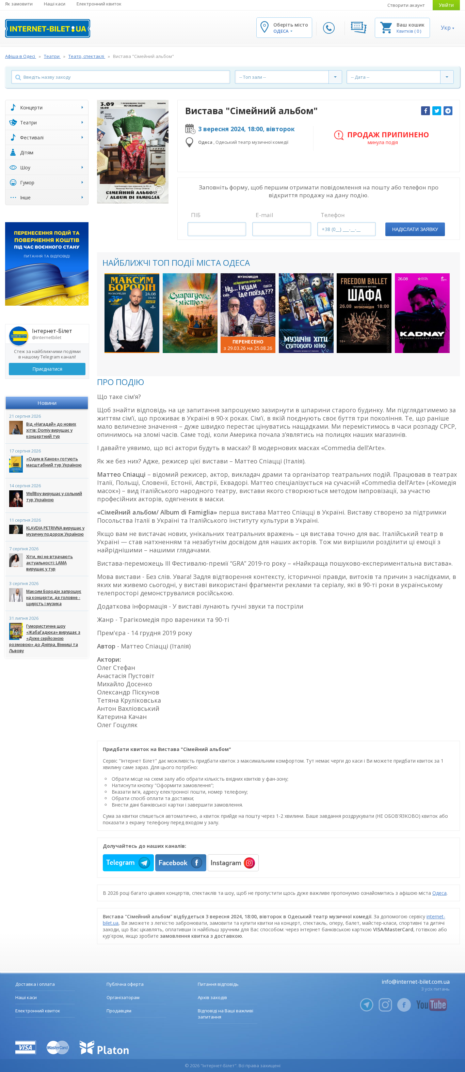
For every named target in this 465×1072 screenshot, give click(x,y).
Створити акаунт (406, 5)
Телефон (333, 215)
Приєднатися (47, 369)
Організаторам (123, 997)
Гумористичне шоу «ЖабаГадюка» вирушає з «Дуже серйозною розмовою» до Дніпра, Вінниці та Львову (44, 638)
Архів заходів (212, 997)
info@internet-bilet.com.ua (416, 981)
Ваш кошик (410, 24)
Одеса (439, 893)
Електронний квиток (99, 4)
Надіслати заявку (415, 229)
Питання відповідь (218, 984)
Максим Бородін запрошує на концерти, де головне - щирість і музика (53, 597)
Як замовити (19, 4)
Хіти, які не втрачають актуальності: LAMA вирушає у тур (49, 563)
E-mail (264, 215)
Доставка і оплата (35, 984)
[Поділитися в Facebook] (425, 110)
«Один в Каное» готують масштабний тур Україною (54, 462)
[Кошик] (386, 27)
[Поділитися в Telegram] (448, 110)
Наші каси (54, 4)
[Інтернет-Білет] (47, 28)
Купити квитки (132, 342)
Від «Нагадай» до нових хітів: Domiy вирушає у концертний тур (51, 430)
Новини (47, 402)
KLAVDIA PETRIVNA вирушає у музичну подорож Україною (55, 531)
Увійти (446, 5)
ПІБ (196, 215)
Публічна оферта (125, 984)
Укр (446, 27)
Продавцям (119, 1011)
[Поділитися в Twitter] (436, 110)
